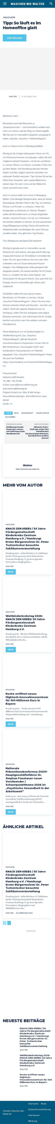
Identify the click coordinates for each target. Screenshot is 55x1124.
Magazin (9, 17)
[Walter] (5, 96)
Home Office (42, 413)
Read (11, 572)
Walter (13, 96)
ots (11, 403)
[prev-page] (4, 923)
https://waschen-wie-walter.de (27, 469)
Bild (16, 413)
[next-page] (9, 923)
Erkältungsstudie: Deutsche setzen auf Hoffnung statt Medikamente (15, 430)
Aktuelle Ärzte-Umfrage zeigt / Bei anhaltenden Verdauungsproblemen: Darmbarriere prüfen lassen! (37, 432)
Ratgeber (10, 417)
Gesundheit (27, 413)
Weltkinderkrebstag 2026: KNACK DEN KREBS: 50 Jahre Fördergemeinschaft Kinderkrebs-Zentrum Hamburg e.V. (25, 622)
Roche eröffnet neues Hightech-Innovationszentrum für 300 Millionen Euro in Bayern (27, 698)
